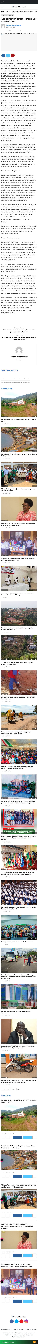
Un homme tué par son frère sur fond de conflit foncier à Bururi (18, 420)
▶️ (34, 1342)
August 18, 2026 (6, 666)
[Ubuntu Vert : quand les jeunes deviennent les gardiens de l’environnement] (19, 474)
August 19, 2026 (6, 632)
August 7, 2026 (6, 944)
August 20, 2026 (6, 597)
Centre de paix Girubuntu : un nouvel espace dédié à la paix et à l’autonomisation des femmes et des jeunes (18, 802)
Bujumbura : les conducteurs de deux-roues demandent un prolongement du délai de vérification (18, 1081)
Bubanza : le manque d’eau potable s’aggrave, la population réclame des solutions (16, 733)
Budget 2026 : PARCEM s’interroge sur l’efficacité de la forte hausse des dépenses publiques (18, 1047)
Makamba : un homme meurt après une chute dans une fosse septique (18, 698)
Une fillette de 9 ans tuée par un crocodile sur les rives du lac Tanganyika (19, 455)
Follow (19, 360)
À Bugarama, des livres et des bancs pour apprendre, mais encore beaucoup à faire (17, 559)
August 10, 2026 (6, 876)
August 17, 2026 (6, 736)
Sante (11, 15)
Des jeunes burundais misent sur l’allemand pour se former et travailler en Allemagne (17, 594)
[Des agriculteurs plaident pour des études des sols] (19, 927)
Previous (6, 1089)
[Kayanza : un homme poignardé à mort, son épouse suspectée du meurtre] (19, 613)
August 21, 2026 (6, 562)
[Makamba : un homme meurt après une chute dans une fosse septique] (19, 682)
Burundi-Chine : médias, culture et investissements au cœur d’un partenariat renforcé (18, 524)
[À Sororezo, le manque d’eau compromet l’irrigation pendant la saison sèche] (19, 647)
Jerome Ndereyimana (13, 25)
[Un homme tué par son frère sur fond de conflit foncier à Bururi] (19, 404)
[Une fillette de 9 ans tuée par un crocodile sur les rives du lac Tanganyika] (19, 439)
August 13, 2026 (6, 770)
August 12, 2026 (6, 805)
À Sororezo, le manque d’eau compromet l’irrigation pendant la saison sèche (17, 663)
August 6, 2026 (6, 1015)
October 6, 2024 (10, 27)
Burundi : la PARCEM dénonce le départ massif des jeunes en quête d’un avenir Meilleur (17, 767)
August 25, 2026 (6, 423)
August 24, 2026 (6, 458)
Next (12, 1089)
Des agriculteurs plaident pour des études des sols (17, 942)
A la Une (4, 15)
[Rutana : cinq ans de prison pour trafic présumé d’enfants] (19, 996)
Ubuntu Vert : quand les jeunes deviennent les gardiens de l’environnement (18, 490)
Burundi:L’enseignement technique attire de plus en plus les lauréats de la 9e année (18, 908)
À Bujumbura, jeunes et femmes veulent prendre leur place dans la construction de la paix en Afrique (17, 873)
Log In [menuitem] (2, 2)
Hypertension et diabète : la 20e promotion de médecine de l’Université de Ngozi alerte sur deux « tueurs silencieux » (18, 838)
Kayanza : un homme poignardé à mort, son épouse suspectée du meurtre (17, 628)
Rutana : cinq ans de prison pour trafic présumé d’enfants (16, 1012)
